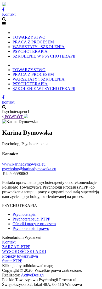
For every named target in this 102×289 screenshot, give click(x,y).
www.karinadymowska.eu (24, 164)
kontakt (8, 102)
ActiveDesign (32, 275)
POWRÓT (14, 117)
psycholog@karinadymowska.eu (29, 169)
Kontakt (8, 14)
